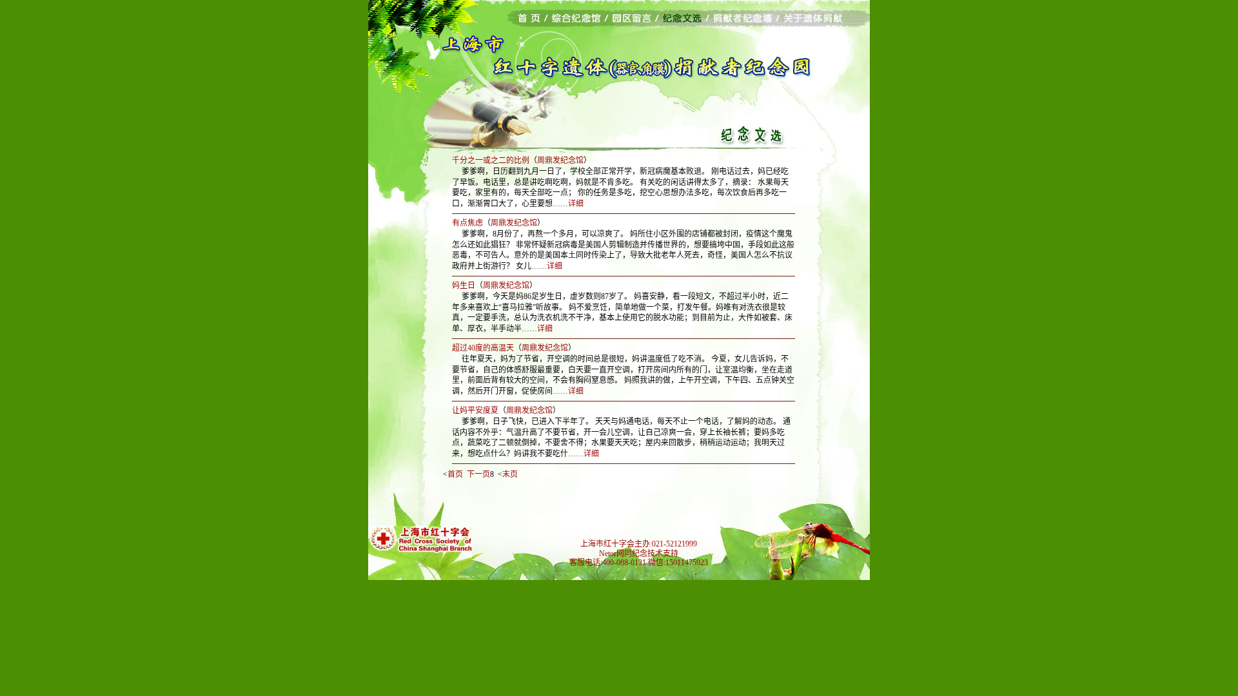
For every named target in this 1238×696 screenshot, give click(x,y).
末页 (510, 474)
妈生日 (463, 285)
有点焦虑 (467, 222)
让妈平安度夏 (475, 410)
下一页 (478, 474)
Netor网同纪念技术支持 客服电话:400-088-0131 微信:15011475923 (638, 557)
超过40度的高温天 (483, 348)
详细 (576, 203)
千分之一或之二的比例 (490, 160)
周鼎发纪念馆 (560, 160)
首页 (455, 474)
